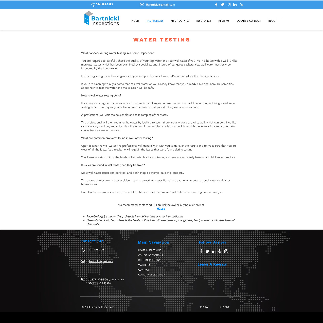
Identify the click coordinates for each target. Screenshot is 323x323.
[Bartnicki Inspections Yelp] (241, 4)
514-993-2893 (96, 249)
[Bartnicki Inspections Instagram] (228, 4)
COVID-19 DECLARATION (151, 274)
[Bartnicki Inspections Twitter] (222, 4)
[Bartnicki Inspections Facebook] (216, 4)
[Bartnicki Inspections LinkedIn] (234, 4)
